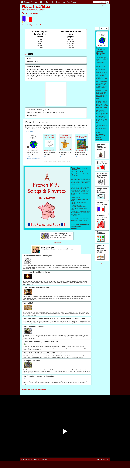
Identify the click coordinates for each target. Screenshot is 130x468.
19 (67, 161)
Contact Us (28, 459)
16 (63, 161)
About (22, 459)
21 (69, 161)
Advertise (36, 459)
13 (59, 161)
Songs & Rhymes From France (33, 25)
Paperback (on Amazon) (33, 158)
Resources (44, 459)
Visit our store (29, 131)
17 (64, 161)
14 (60, 161)
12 (58, 161)
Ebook (28, 156)
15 (62, 161)
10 (55, 161)
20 (68, 161)
